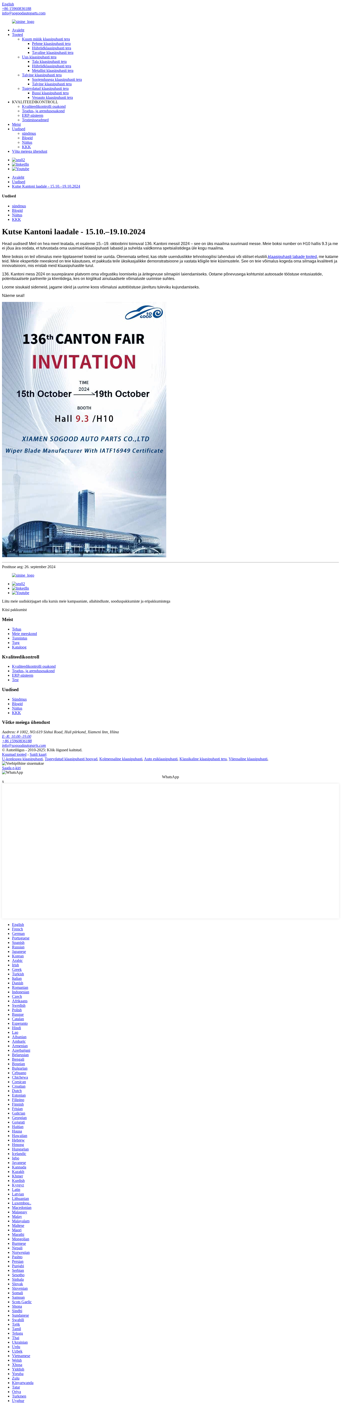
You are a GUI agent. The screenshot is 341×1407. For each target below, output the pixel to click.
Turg (15, 642)
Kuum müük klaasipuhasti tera (46, 39)
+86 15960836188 (17, 741)
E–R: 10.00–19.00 (16, 736)
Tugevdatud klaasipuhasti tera (45, 88)
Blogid (27, 138)
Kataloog (19, 647)
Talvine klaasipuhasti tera (42, 75)
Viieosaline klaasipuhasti (248, 759)
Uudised (18, 129)
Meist (16, 124)
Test (15, 680)
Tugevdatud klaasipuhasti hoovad (71, 759)
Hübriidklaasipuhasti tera (51, 48)
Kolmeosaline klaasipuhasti (120, 759)
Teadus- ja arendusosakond (43, 111)
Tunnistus (19, 638)
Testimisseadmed (35, 120)
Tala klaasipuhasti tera (49, 61)
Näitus (27, 142)
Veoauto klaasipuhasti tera (52, 97)
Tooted (17, 34)
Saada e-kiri (11, 768)
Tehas (16, 629)
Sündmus (19, 699)
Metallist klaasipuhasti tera (52, 70)
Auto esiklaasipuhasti (160, 759)
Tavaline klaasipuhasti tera (52, 52)
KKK (26, 147)
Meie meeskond (24, 634)
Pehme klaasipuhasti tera (51, 43)
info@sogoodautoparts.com (23, 13)
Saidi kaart (38, 754)
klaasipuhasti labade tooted (292, 257)
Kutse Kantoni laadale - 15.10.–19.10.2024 (46, 186)
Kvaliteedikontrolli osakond (44, 106)
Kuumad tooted (14, 754)
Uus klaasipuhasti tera (39, 57)
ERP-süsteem (32, 115)
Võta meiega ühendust (29, 151)
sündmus (29, 133)
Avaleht (18, 30)
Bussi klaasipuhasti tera (50, 93)
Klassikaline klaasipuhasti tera (203, 759)
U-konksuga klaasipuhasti (22, 759)
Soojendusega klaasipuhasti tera (57, 79)
